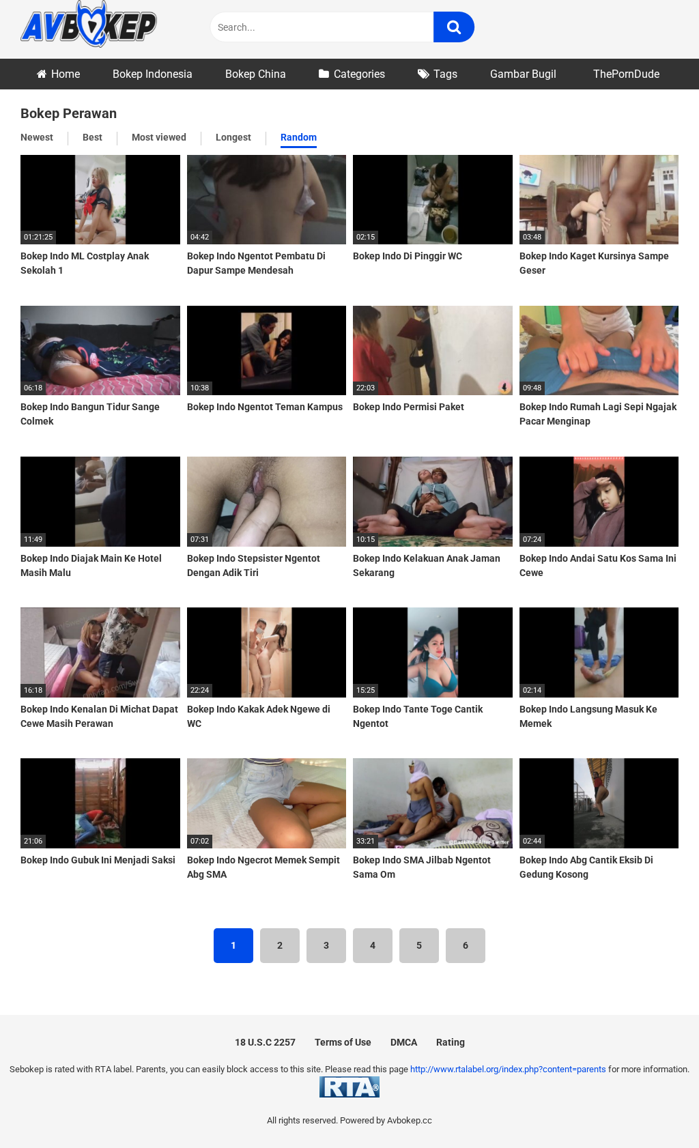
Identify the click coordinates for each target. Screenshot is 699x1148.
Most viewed (159, 137)
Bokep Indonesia (152, 74)
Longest (233, 137)
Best (92, 137)
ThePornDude (626, 74)
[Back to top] (653, 1107)
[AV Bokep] (88, 26)
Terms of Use (343, 1042)
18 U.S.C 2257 (265, 1042)
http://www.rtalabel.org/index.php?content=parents (508, 1069)
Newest (36, 137)
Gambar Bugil (523, 74)
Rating (450, 1042)
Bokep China (255, 74)
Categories (359, 74)
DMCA (403, 1042)
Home (65, 74)
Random (299, 137)
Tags (445, 74)
